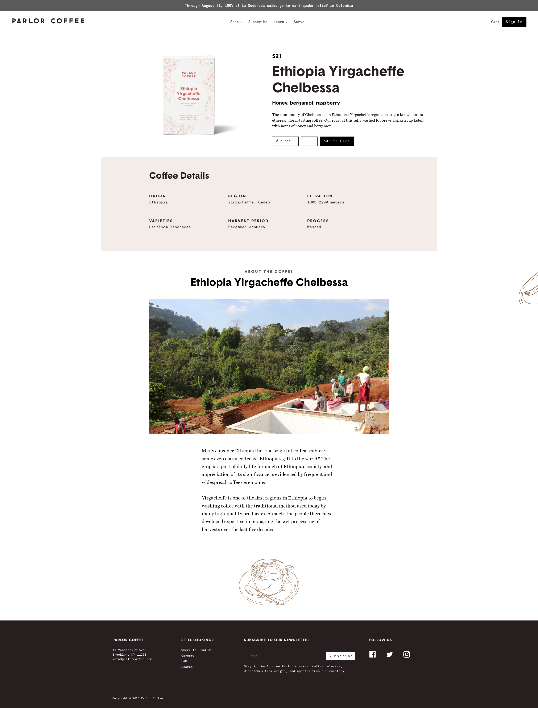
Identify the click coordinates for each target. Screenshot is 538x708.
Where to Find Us (196, 650)
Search (187, 667)
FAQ (184, 661)
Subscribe (341, 656)
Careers (188, 656)
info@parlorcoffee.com (132, 659)
